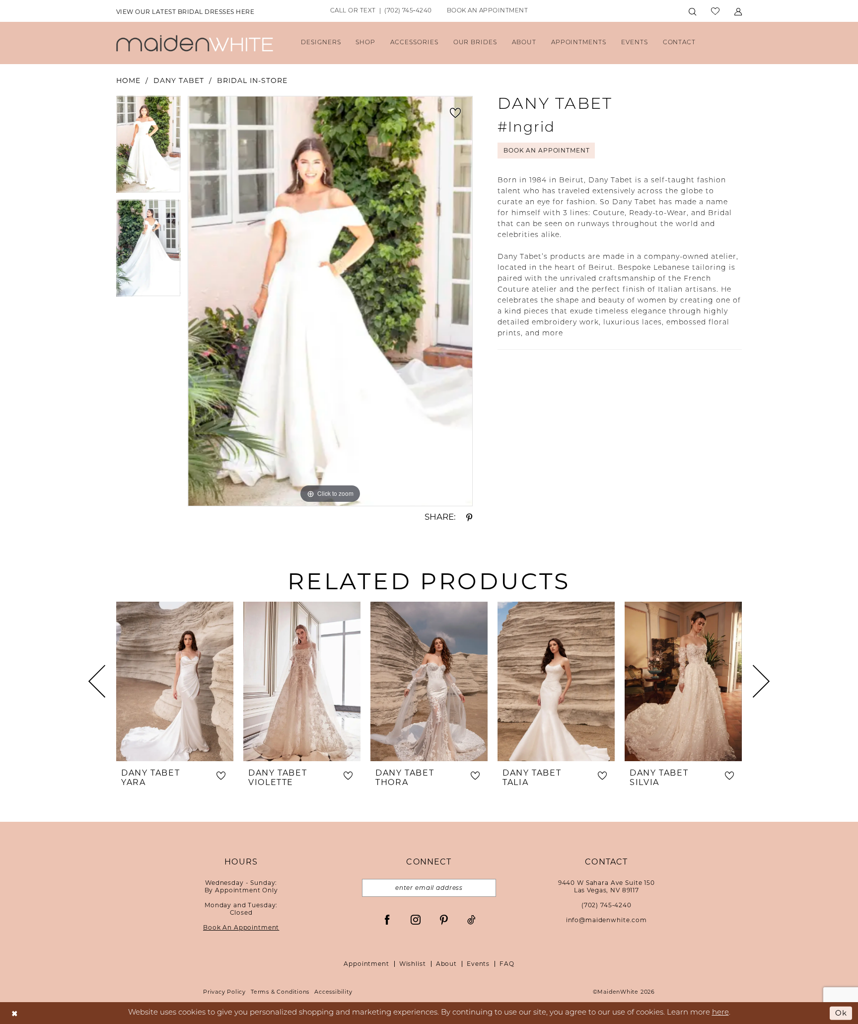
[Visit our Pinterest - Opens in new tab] (443, 920)
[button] (738, 11)
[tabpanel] (148, 148)
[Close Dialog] (14, 1013)
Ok (841, 1013)
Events (478, 963)
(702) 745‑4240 (606, 905)
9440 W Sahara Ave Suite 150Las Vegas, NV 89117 (606, 886)
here (720, 1013)
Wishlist (412, 963)
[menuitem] (185, 11)
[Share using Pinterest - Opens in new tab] (469, 517)
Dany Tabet (178, 80)
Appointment (366, 963)
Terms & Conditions (280, 991)
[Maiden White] (194, 43)
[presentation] (174, 681)
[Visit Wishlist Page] (715, 11)
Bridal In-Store (252, 80)
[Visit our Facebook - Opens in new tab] (387, 920)
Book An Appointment (546, 150)
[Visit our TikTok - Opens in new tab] (471, 920)
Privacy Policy (224, 991)
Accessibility (333, 991)
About (446, 963)
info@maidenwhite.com (606, 920)
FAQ (507, 963)
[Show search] (692, 11)
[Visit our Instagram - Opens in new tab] (415, 920)
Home (128, 80)
